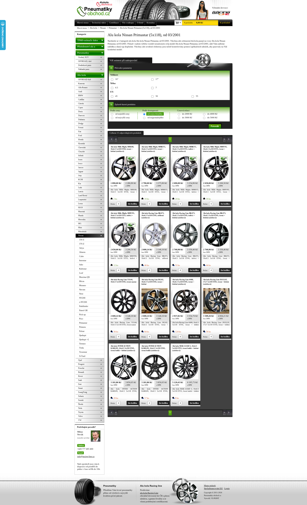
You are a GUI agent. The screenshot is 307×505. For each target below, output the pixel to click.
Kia (79, 183)
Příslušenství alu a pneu (86, 47)
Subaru (81, 396)
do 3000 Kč (187, 117)
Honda (80, 139)
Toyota (80, 412)
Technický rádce (99, 22)
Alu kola (81, 75)
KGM (80, 179)
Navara (82, 289)
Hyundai (81, 143)
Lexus (80, 203)
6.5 (116, 87)
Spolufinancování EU (213, 488)
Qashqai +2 (84, 339)
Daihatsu (81, 119)
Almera (82, 252)
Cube (81, 256)
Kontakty (151, 22)
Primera (82, 327)
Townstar (83, 352)
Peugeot (81, 364)
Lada (80, 187)
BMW (80, 95)
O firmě (140, 22)
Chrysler (81, 151)
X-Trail (82, 356)
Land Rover (82, 195)
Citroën (81, 103)
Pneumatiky (83, 53)
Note (81, 294)
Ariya (81, 248)
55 (197, 96)
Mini (80, 227)
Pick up (82, 314)
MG (79, 223)
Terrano (82, 343)
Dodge (80, 123)
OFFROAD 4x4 (84, 79)
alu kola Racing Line (149, 493)
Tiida (81, 348)
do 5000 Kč (212, 117)
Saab (80, 380)
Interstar (82, 260)
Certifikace (114, 22)
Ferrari (80, 127)
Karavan (81, 83)
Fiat (79, 131)
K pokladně (225, 22)
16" (116, 79)
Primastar (83, 323)
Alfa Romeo (82, 87)
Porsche (81, 368)
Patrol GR (83, 310)
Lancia (80, 191)
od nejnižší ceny (122, 114)
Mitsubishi (82, 231)
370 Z (81, 244)
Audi (80, 91)
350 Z (81, 239)
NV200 (82, 298)
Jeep (80, 175)
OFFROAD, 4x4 (84, 61)
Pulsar (81, 331)
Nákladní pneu (83, 69)
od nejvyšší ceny (122, 117)
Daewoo (81, 115)
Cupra (80, 107)
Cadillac (81, 99)
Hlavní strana (82, 28)
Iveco (80, 163)
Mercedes (82, 219)
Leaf (81, 273)
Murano (82, 285)
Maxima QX (84, 277)
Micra (81, 281)
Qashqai (82, 335)
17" (157, 79)
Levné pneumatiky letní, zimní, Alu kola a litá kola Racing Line (98, 9)
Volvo (80, 416)
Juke (81, 264)
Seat (79, 384)
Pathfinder (83, 306)
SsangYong (82, 392)
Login (227, 488)
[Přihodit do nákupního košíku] (132, 204)
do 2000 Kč (187, 114)
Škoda (80, 404)
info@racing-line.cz (85, 456)
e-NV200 (83, 302)
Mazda (80, 215)
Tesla (80, 408)
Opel (80, 360)
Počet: (113, 204)
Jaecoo (80, 167)
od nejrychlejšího (155, 114)
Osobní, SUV (83, 57)
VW (79, 420)
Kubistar (83, 269)
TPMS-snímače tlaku (87, 40)
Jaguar (80, 171)
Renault (81, 372)
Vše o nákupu (128, 22)
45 (116, 96)
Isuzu (80, 159)
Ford (80, 135)
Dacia (80, 111)
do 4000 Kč (212, 114)
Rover (80, 376)
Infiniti (80, 155)
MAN (80, 207)
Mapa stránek (210, 485)
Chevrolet (82, 147)
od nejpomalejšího (155, 117)
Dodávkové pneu (84, 65)
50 (157, 96)
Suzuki (80, 400)
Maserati (81, 211)
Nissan (80, 235)
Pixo (81, 318)
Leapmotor (82, 199)
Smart (80, 388)
